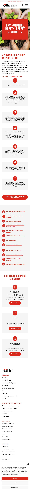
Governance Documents (8, 388)
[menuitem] (22, 5)
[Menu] (26, 5)
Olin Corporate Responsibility (9, 408)
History (4, 390)
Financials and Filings (7, 426)
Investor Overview (6, 428)
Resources (4, 413)
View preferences (15, 487)
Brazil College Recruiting (8, 454)
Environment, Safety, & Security (10, 405)
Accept (15, 478)
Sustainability (5, 416)
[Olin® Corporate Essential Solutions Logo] (10, 5)
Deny (15, 483)
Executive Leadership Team (9, 383)
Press (3, 434)
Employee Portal (6, 459)
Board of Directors (6, 380)
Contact (4, 398)
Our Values (5, 393)
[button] (27, 464)
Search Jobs (5, 457)
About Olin (4, 377)
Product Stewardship (7, 411)
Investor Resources (7, 431)
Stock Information (6, 439)
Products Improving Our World (9, 396)
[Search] (22, 5)
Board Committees (6, 385)
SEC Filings (5, 436)
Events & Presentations (8, 423)
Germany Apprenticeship (8, 451)
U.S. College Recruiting (7, 449)
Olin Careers (5, 446)
